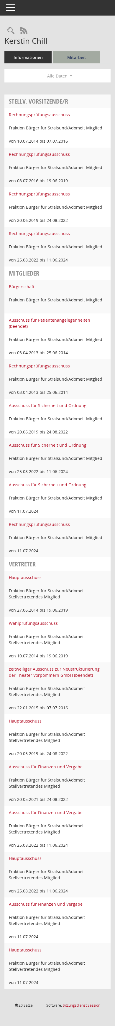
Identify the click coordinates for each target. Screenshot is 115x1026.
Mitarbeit (76, 57)
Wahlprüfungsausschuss (33, 623)
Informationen (28, 57)
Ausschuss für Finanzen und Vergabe (46, 767)
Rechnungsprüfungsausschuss (39, 114)
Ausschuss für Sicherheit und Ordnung (47, 405)
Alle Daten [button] (58, 76)
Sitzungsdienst (81, 1005)
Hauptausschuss (25, 577)
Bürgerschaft (21, 286)
